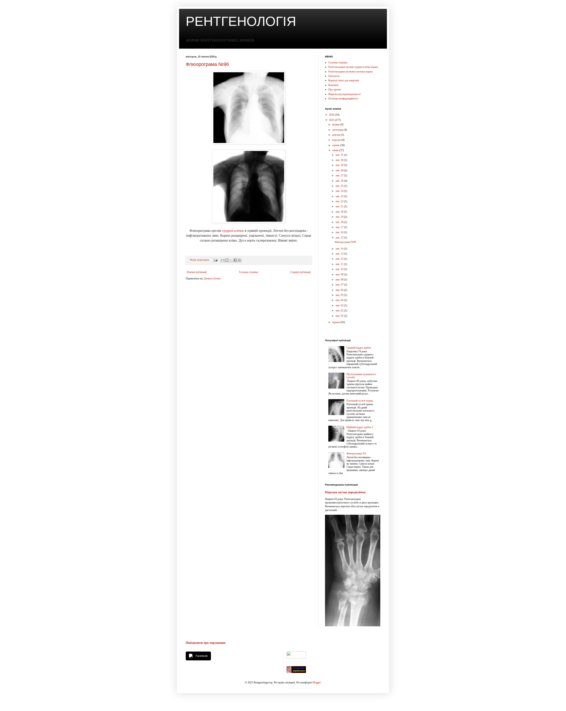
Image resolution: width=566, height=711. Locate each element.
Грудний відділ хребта (358, 347)
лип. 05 (339, 295)
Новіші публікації (197, 272)
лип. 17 (339, 227)
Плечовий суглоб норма (359, 400)
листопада (338, 129)
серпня (336, 145)
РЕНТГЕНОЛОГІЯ (241, 21)
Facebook (202, 656)
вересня (336, 139)
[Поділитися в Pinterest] (239, 260)
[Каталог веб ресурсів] (296, 672)
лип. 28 (339, 170)
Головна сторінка (248, 272)
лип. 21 (339, 206)
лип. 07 (339, 284)
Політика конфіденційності (343, 98)
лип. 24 (339, 191)
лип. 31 (339, 154)
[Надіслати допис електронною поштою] (215, 259)
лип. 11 (339, 264)
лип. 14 (339, 248)
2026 (332, 114)
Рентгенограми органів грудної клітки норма (353, 67)
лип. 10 (339, 269)
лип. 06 (339, 290)
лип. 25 (339, 185)
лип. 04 (339, 300)
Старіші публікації (300, 272)
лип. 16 (339, 232)
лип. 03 (339, 305)
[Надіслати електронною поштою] (222, 260)
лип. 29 (339, 165)
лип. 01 (339, 315)
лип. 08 (339, 279)
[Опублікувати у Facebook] (235, 260)
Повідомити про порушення (206, 642)
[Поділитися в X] (231, 260)
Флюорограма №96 (207, 64)
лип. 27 (339, 175)
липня (335, 150)
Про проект (334, 89)
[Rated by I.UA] (296, 657)
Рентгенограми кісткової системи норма (350, 71)
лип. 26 (339, 180)
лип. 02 (339, 310)
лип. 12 (339, 258)
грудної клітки (233, 231)
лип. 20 (339, 211)
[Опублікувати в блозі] (227, 260)
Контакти (333, 85)
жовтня (336, 134)
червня (336, 322)
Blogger (316, 682)
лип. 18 (339, 222)
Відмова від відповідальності (344, 94)
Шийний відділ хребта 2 (359, 427)
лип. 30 (339, 160)
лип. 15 (339, 237)
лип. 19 (339, 216)
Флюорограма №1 (356, 453)
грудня (336, 124)
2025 (332, 120)
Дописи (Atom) (212, 278)
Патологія (334, 76)
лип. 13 (339, 253)
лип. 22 (339, 201)
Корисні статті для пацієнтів (343, 80)
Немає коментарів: (200, 259)
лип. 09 (339, 274)
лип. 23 (339, 196)
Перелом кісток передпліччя (345, 492)
